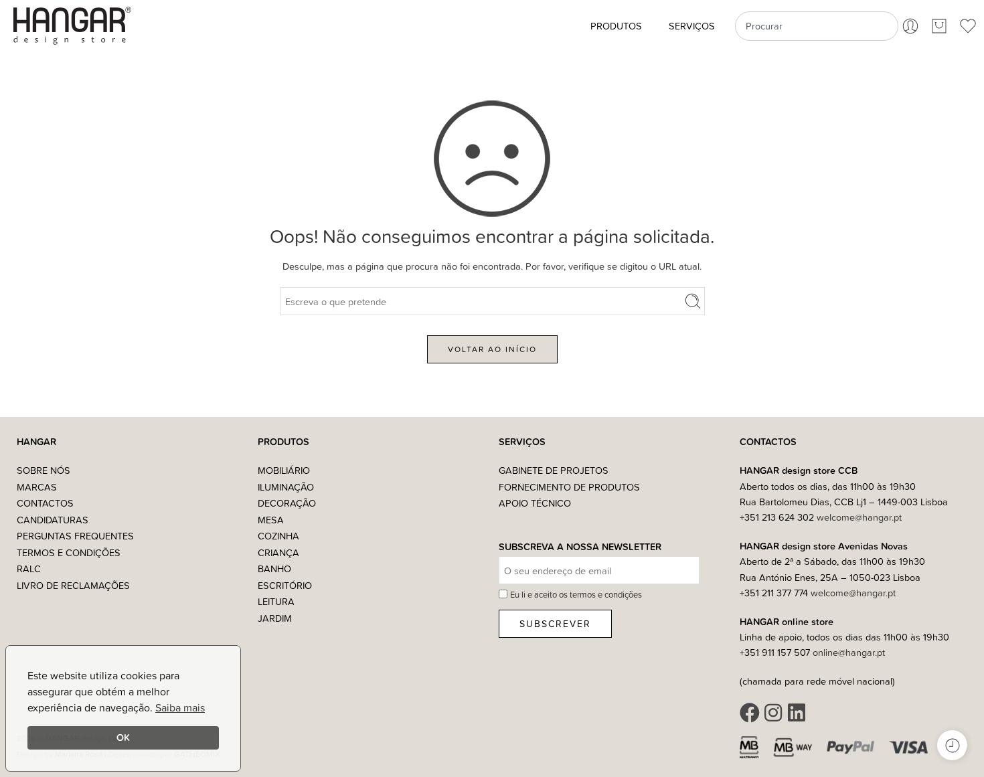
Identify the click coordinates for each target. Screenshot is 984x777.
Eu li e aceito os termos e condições (576, 594)
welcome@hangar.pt (859, 517)
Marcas (37, 487)
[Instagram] (773, 713)
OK (123, 737)
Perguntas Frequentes (75, 536)
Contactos (45, 503)
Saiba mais (180, 707)
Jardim (275, 618)
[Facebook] (750, 713)
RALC (29, 569)
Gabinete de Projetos (553, 470)
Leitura (276, 601)
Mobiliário (284, 470)
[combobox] (816, 26)
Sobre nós (43, 470)
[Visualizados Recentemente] (952, 745)
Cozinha (278, 536)
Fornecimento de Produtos (569, 487)
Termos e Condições (68, 552)
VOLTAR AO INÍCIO (492, 349)
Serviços (692, 26)
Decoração (287, 503)
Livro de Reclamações (73, 585)
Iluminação (286, 487)
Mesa (271, 520)
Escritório (285, 585)
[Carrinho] (939, 26)
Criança (278, 552)
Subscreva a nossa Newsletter (580, 547)
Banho (274, 569)
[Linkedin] (797, 713)
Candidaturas (52, 520)
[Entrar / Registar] (910, 26)
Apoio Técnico (535, 503)
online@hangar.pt (849, 652)
